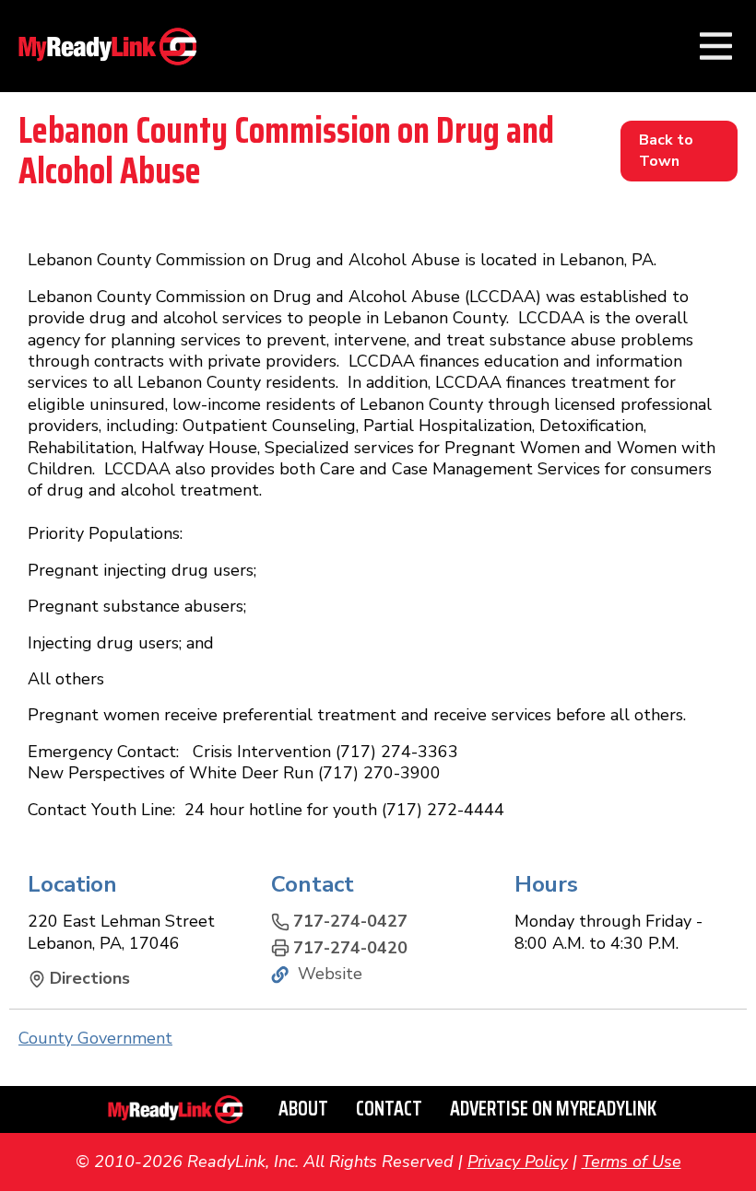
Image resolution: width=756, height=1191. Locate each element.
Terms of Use (631, 1161)
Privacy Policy (517, 1161)
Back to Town (666, 150)
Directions (90, 978)
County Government (95, 1038)
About (303, 1108)
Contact (389, 1108)
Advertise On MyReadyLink (553, 1108)
